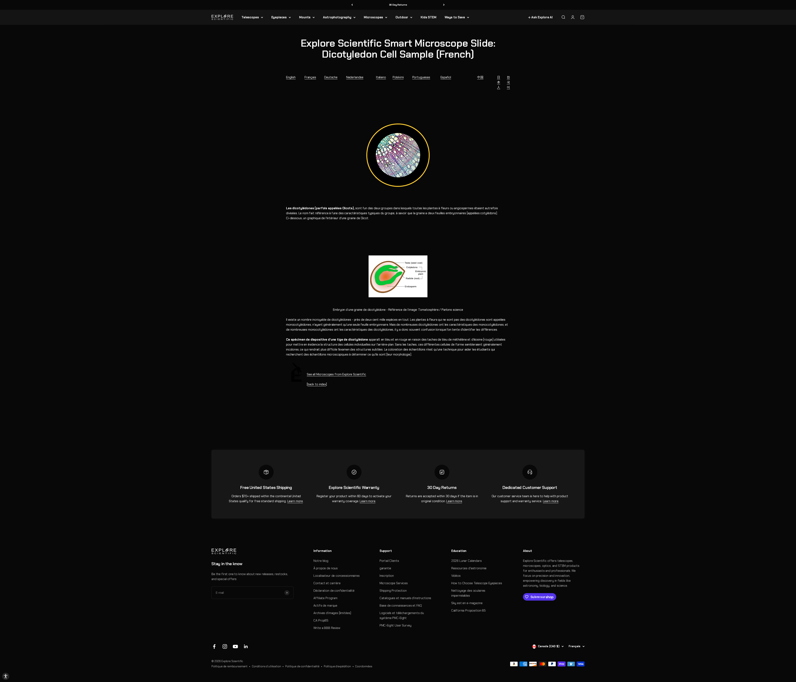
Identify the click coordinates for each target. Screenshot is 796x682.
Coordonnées (363, 666)
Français (310, 77)
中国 (480, 77)
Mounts (305, 17)
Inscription (387, 576)
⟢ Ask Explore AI (540, 17)
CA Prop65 (320, 620)
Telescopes (250, 17)
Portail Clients (389, 561)
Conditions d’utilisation (266, 666)
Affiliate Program (325, 598)
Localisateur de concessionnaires (336, 576)
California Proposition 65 (468, 610)
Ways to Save (455, 17)
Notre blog (320, 561)
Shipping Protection (393, 591)
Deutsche (330, 77)
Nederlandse (354, 77)
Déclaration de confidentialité (333, 591)
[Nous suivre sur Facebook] (214, 646)
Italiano (381, 77)
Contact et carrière (326, 583)
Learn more (295, 501)
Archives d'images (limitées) (332, 613)
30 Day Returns (398, 4)
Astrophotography (337, 17)
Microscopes (373, 17)
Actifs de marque (325, 605)
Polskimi (398, 77)
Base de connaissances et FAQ (401, 605)
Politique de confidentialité (302, 666)
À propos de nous (325, 568)
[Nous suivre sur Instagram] (225, 646)
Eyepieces (279, 17)
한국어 (508, 82)
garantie (385, 568)
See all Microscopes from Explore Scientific (336, 374)
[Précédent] (352, 5)
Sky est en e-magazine (467, 603)
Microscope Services (394, 583)
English (291, 77)
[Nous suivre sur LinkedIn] (246, 646)
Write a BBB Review (326, 628)
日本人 (498, 82)
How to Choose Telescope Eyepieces (476, 583)
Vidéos (456, 576)
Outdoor (402, 17)
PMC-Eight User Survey (395, 625)
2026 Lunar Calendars (466, 561)
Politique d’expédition (337, 666)
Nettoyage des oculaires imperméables (468, 593)
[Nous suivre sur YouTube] (235, 646)
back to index (317, 384)
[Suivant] (444, 5)
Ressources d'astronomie (469, 568)
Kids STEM (428, 17)
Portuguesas (421, 77)
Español (445, 77)
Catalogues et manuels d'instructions (405, 598)
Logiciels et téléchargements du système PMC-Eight (402, 615)
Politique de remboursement (229, 666)
